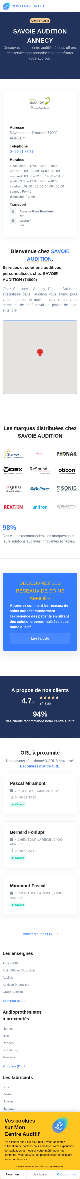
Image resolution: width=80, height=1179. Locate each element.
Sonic (6, 1087)
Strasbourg (10, 1050)
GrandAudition (13, 992)
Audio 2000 (11, 963)
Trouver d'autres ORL (38, 934)
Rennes (8, 1043)
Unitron (8, 1101)
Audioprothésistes (22, 1015)
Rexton (8, 1094)
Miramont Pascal (28, 885)
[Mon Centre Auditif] (24, 6)
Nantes (8, 1028)
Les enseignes (18, 953)
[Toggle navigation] (73, 6)
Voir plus (12, 1000)
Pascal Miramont (28, 783)
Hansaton (9, 1108)
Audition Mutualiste (16, 984)
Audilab (8, 977)
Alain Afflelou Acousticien (20, 970)
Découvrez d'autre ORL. (40, 766)
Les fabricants (18, 1077)
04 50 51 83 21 (21, 152)
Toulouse (9, 1057)
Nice (6, 1036)
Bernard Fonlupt (27, 832)
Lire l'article (40, 638)
